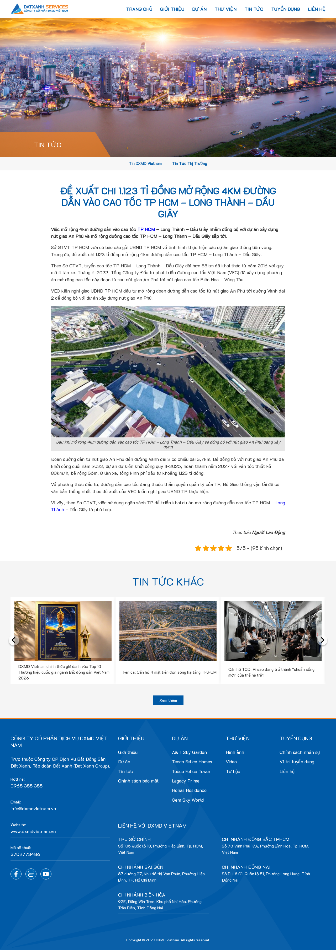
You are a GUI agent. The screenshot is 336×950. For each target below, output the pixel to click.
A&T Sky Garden (189, 752)
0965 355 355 (26, 785)
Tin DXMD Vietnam (145, 163)
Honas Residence (189, 790)
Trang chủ (139, 9)
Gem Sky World (188, 800)
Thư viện (225, 9)
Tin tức (253, 9)
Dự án (199, 9)
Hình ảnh (235, 752)
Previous (14, 640)
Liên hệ (317, 9)
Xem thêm (168, 700)
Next (322, 640)
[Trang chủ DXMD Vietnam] (39, 8)
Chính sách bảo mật (138, 781)
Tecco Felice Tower (191, 771)
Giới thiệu (172, 9)
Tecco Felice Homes (192, 761)
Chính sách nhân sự (300, 752)
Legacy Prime (186, 781)
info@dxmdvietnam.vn (33, 808)
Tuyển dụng (285, 9)
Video (231, 761)
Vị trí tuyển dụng (297, 761)
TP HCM (146, 229)
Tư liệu (233, 771)
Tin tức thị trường (189, 163)
